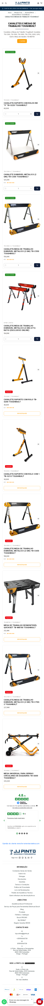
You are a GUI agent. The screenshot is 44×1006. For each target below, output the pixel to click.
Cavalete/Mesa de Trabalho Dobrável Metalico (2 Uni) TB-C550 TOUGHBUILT (21, 251)
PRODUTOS (18, 12)
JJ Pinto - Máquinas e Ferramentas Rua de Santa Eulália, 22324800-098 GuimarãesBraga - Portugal (22, 951)
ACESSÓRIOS (29, 12)
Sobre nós (22, 873)
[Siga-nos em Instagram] (20, 858)
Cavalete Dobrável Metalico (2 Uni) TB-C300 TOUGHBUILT (20, 175)
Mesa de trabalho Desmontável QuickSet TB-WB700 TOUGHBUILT (20, 626)
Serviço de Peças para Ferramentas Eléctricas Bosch (22, 906)
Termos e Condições (22, 884)
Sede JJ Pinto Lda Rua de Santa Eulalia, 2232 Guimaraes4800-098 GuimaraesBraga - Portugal (22, 972)
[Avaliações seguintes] (39, 820)
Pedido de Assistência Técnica (22, 893)
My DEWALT (22, 920)
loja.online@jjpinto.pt (22, 933)
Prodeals (22, 912)
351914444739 (22, 943)
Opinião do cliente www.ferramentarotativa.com (20, 844)
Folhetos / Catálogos (22, 915)
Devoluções (22, 879)
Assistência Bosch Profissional (22, 904)
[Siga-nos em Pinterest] (31, 858)
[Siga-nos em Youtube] (28, 858)
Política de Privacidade (22, 887)
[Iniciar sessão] (38, 3)
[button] (22, 41)
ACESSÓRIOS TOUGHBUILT (21, 14)
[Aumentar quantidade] (31, 114)
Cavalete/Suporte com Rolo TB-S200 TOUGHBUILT (20, 401)
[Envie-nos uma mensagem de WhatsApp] (4, 1001)
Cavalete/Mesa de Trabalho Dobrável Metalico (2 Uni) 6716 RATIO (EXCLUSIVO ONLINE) (20, 328)
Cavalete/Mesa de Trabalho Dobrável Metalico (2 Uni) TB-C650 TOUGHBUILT (21, 551)
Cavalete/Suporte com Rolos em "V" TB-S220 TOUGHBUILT (21, 104)
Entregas (22, 876)
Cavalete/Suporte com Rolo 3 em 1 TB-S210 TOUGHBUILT (22, 475)
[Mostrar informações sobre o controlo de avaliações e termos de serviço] (37, 805)
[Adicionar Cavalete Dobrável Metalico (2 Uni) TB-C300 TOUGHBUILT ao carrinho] (37, 188)
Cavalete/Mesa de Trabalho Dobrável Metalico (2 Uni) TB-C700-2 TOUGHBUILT (22, 702)
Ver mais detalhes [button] (22, 979)
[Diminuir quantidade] (5, 114)
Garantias (22, 882)
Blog (22, 909)
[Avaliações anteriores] (4, 820)
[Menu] (2, 3)
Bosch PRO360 (22, 917)
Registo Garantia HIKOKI (22, 923)
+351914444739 (22, 938)
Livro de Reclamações (22, 890)
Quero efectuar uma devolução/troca (22, 895)
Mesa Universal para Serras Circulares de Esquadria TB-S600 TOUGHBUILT (21, 776)
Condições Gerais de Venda (22, 871)
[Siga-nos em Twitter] (26, 858)
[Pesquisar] (5, 3)
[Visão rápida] (38, 73)
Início (10, 12)
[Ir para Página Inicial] (22, 3)
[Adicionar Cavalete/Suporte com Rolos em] (37, 114)
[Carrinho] (41, 3)
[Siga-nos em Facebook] (23, 858)
